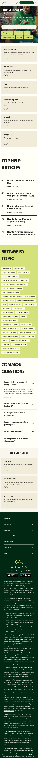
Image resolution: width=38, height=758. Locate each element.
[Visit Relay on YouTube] (12, 567)
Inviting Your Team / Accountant (19, 340)
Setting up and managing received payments (14, 284)
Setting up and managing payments (12, 288)
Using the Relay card (29, 304)
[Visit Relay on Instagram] (15, 567)
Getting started (7, 33)
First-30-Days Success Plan (10, 280)
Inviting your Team (26, 324)
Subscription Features (22, 312)
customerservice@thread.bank (25, 657)
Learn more (7, 397)
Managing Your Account (27, 336)
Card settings (6, 308)
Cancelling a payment (8, 300)
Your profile (29, 37)
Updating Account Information (27, 332)
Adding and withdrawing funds (11, 292)
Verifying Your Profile (23, 272)
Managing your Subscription (10, 316)
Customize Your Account (9, 332)
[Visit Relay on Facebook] (19, 567)
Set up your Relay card (15, 304)
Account (19, 37)
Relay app (5, 340)
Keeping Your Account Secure (11, 328)
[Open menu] (35, 3)
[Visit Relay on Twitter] (26, 567)
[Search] (34, 27)
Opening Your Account (9, 272)
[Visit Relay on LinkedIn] (22, 567)
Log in (16, 3)
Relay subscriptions (8, 37)
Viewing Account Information (10, 324)
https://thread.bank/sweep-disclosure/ (14, 652)
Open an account (26, 3)
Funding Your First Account (10, 276)
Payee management (30, 296)
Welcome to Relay (18, 268)
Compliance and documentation (25, 300)
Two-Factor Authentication (10, 320)
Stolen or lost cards (18, 308)
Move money (18, 33)
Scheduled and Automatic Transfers (12, 296)
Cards (27, 33)
